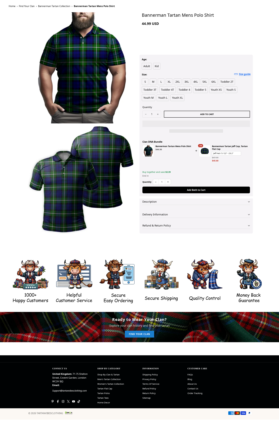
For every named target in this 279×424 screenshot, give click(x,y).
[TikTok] (78, 401)
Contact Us (192, 388)
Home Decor (103, 402)
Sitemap (146, 397)
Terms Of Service (150, 383)
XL (169, 81)
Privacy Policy (149, 379)
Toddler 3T (149, 89)
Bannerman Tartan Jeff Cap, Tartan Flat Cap (230, 147)
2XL (177, 81)
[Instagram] (63, 401)
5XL (204, 81)
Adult (146, 66)
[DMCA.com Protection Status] (68, 412)
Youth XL (177, 97)
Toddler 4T (167, 89)
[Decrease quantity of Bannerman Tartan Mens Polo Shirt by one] (146, 114)
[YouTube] (73, 401)
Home (12, 6)
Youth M (148, 97)
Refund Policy (149, 388)
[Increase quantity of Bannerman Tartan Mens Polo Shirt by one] (158, 114)
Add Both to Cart (196, 189)
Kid (157, 66)
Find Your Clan (27, 6)
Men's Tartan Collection (109, 379)
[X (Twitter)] (68, 401)
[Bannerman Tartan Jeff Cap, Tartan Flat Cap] (205, 151)
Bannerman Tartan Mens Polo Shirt (173, 146)
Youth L (162, 97)
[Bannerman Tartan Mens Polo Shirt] (148, 151)
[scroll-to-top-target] (273, 408)
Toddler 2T (226, 81)
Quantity (147, 107)
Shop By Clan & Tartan (108, 374)
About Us (192, 383)
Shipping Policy (150, 374)
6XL (213, 81)
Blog (189, 379)
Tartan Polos (103, 393)
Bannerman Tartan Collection (54, 6)
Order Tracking (194, 393)
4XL (195, 81)
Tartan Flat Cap (104, 388)
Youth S (231, 89)
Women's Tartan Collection (110, 383)
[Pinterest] (52, 401)
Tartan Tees (103, 397)
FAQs (190, 374)
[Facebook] (57, 401)
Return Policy (149, 393)
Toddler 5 (200, 89)
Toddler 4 (184, 89)
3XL (186, 81)
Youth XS (216, 89)
